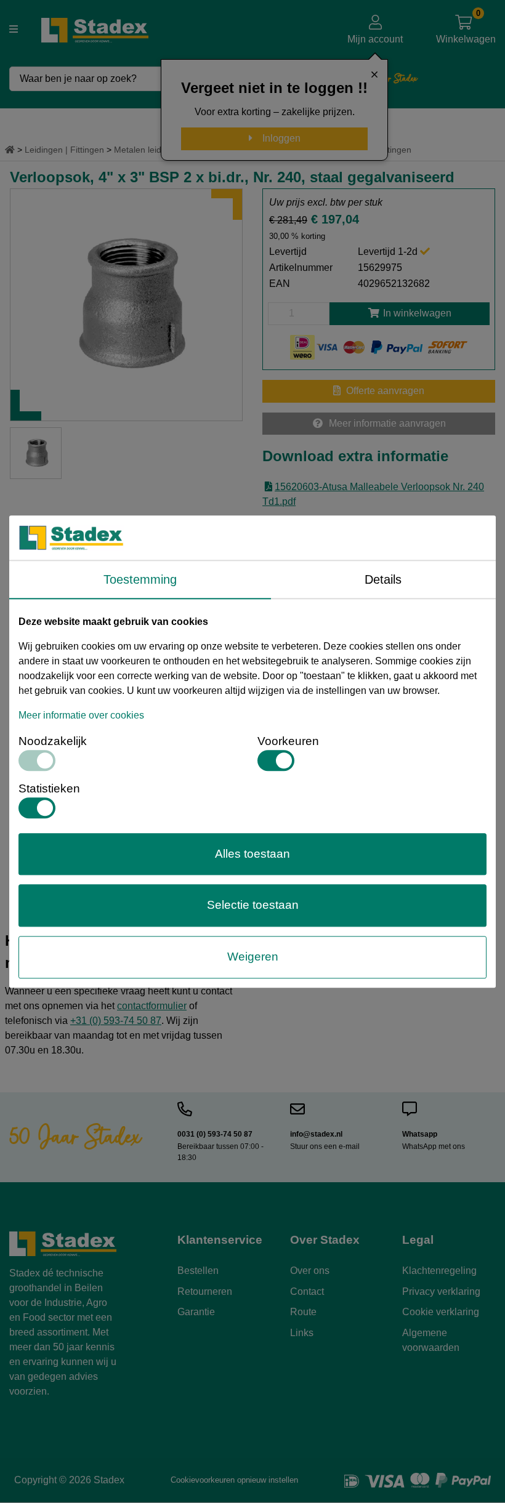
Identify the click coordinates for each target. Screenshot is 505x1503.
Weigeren (252, 956)
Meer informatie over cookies (81, 715)
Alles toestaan (252, 853)
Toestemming (140, 579)
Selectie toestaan (253, 905)
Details (383, 579)
